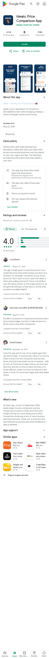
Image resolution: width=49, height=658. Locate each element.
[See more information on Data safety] (44, 141)
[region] (24, 33)
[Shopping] (9, 134)
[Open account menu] (44, 4)
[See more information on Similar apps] (44, 437)
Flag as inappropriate (15, 475)
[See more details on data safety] (12, 207)
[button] (28, 35)
